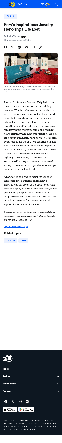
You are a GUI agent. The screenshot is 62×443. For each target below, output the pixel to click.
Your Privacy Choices (24, 420)
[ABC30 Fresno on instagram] (20, 402)
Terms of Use (33, 423)
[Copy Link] (40, 47)
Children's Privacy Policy (45, 420)
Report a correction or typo (16, 226)
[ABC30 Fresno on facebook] (6, 402)
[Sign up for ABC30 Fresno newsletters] (27, 402)
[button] (4, 4)
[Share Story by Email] (33, 47)
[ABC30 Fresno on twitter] (13, 402)
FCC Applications (29, 426)
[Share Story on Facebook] (5, 47)
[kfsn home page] (8, 358)
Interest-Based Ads (48, 423)
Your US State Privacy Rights (14, 423)
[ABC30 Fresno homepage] (12, 4)
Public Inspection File (11, 426)
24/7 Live (22, 4)
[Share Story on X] (12, 47)
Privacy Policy (8, 420)
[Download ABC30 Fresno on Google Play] (26, 409)
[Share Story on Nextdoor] (26, 47)
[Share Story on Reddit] (19, 47)
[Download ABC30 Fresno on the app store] (10, 409)
